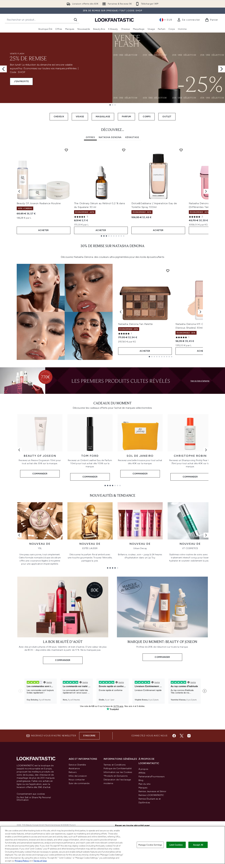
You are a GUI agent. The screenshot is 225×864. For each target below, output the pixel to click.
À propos (143, 769)
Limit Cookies (176, 845)
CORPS (147, 116)
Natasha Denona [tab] (110, 137)
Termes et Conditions (115, 764)
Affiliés (142, 773)
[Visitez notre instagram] (189, 735)
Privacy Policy (22, 861)
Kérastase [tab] (132, 137)
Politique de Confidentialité (118, 768)
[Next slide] (221, 69)
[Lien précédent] (19, 449)
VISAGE (80, 116)
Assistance (74, 768)
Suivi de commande (79, 783)
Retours (73, 772)
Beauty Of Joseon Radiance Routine (39, 203)
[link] (188, 20)
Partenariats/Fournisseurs (152, 776)
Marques (143, 787)
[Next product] (200, 311)
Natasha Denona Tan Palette (135, 324)
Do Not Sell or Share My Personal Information (34, 798)
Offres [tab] (90, 137)
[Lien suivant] (206, 449)
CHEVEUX (59, 116)
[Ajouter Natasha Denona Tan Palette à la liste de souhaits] (167, 270)
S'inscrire (89, 735)
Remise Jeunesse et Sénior (152, 791)
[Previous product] (120, 311)
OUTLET (166, 116)
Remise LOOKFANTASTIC (151, 795)
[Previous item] (19, 191)
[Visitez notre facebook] (174, 735)
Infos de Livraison (78, 776)
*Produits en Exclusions (116, 776)
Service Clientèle (77, 764)
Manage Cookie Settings (150, 845)
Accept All (198, 845)
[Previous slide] (3, 69)
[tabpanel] (112, 191)
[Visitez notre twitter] (181, 735)
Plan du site (144, 784)
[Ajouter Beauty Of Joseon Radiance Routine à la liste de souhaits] (66, 150)
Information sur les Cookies (118, 772)
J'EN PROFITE (21, 81)
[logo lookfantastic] (114, 20)
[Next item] (206, 191)
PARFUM (126, 116)
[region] (112, 845)
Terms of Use (40, 861)
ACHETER (43, 230)
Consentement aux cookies (31, 794)
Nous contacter (77, 779)
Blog (141, 780)
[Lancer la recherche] (75, 19)
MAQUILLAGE (103, 116)
